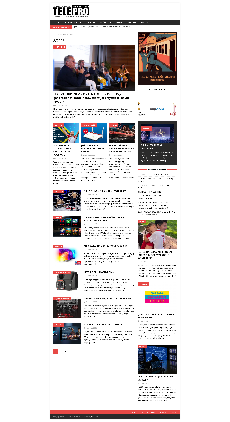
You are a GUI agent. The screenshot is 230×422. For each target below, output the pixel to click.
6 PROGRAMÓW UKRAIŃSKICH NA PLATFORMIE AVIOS (104, 219)
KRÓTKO (144, 22)
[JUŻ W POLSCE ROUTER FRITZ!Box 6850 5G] (94, 133)
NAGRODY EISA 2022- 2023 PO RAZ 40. (106, 246)
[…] (73, 117)
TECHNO (119, 22)
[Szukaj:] (165, 27)
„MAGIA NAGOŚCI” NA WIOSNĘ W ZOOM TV (156, 316)
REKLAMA (163, 412)
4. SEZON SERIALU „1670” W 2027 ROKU (153, 174)
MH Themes (95, 417)
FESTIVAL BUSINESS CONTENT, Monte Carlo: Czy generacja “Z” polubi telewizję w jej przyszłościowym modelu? (91, 97)
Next (173, 109)
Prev (141, 109)
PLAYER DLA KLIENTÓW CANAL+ (103, 324)
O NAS (134, 412)
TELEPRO (56, 22)
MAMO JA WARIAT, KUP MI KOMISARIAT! (108, 298)
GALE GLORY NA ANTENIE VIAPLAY (105, 191)
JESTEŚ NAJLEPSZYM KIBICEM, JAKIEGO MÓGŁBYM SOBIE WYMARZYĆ (155, 255)
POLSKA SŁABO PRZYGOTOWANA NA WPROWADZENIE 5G (121, 148)
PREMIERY (91, 22)
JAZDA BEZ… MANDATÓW (99, 272)
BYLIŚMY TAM (105, 22)
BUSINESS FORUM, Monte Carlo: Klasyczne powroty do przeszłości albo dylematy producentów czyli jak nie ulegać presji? (154, 205)
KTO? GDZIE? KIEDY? (73, 22)
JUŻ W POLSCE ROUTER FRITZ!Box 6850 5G (92, 148)
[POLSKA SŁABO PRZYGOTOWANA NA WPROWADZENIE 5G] (122, 133)
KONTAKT (174, 412)
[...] (166, 160)
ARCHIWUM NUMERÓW (148, 412)
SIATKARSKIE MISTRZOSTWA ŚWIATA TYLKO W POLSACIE (63, 150)
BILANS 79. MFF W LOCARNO (151, 147)
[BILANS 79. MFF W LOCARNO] (157, 133)
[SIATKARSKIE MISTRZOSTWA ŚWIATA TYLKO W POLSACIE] (66, 133)
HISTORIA (132, 22)
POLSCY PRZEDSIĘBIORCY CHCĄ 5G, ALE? (156, 378)
